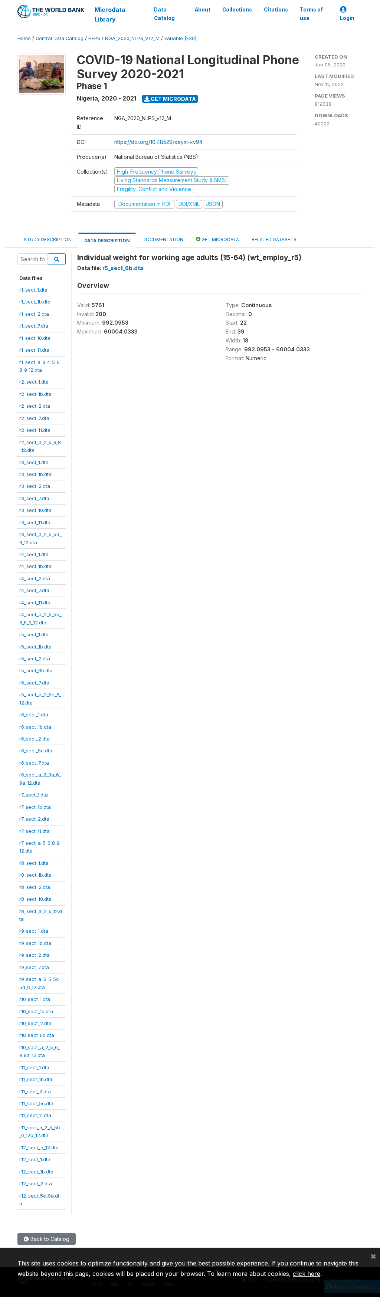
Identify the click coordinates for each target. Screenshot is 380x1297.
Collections (237, 10)
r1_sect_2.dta (34, 314)
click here (306, 1273)
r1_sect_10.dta (34, 338)
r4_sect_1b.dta (35, 566)
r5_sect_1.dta (34, 634)
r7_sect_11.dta (34, 831)
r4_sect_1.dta (34, 554)
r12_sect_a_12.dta (39, 1147)
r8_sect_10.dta (35, 899)
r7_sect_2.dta (34, 819)
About (202, 10)
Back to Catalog (49, 1239)
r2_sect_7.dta (34, 418)
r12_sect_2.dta (35, 1183)
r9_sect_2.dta (34, 955)
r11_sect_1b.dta (35, 1079)
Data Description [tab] (107, 240)
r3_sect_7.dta (34, 498)
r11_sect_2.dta (35, 1091)
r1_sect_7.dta (33, 326)
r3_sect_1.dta (34, 462)
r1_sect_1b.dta (34, 302)
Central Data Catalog (59, 38)
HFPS (94, 38)
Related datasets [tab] (274, 239)
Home (24, 38)
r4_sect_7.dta (34, 590)
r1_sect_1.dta (33, 290)
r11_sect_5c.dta (36, 1103)
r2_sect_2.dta (34, 406)
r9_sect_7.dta (34, 967)
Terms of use (311, 14)
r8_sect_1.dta (34, 863)
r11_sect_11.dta (35, 1115)
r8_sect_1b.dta (35, 875)
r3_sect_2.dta (34, 486)
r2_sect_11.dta (34, 430)
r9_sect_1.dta (33, 931)
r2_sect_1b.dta (35, 394)
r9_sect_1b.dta (35, 943)
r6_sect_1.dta (33, 715)
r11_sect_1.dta (34, 1067)
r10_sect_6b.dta (36, 1035)
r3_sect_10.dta (35, 510)
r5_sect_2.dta (34, 658)
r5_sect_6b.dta (36, 670)
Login (347, 18)
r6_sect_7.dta (34, 763)
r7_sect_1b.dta (35, 807)
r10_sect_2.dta (35, 1023)
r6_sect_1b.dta (35, 727)
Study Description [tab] (48, 239)
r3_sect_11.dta (34, 522)
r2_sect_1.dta (34, 382)
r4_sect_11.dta (34, 602)
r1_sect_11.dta (34, 350)
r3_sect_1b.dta (35, 474)
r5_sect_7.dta (34, 683)
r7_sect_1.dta (33, 795)
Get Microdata (173, 99)
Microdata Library (110, 14)
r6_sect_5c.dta (35, 750)
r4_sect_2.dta (34, 578)
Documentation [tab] (162, 239)
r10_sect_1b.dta (36, 1011)
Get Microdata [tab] (219, 239)
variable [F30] (180, 38)
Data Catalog (164, 14)
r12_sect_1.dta (34, 1159)
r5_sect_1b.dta (35, 647)
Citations (276, 10)
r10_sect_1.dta (34, 999)
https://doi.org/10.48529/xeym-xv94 (158, 142)
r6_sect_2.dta (34, 739)
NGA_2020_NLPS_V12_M (132, 38)
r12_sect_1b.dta (36, 1172)
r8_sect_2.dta (34, 887)
